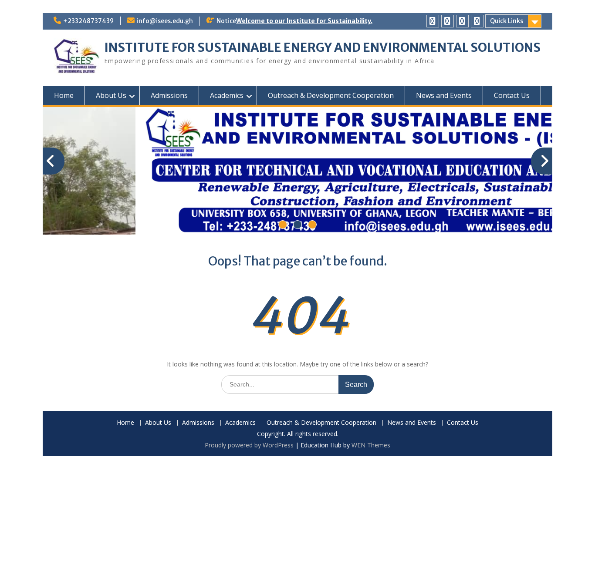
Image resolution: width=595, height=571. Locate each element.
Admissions (169, 95)
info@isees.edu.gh (165, 21)
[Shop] (477, 21)
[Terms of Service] (462, 21)
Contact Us (512, 95)
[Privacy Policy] (432, 21)
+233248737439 (88, 21)
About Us (111, 95)
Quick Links (506, 21)
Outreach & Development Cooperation (331, 95)
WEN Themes (371, 445)
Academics (226, 95)
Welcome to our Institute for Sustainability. (304, 21)
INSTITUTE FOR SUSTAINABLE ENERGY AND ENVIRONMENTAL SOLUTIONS (322, 47)
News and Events (444, 95)
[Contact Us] (447, 21)
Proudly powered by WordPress (249, 445)
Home (64, 95)
